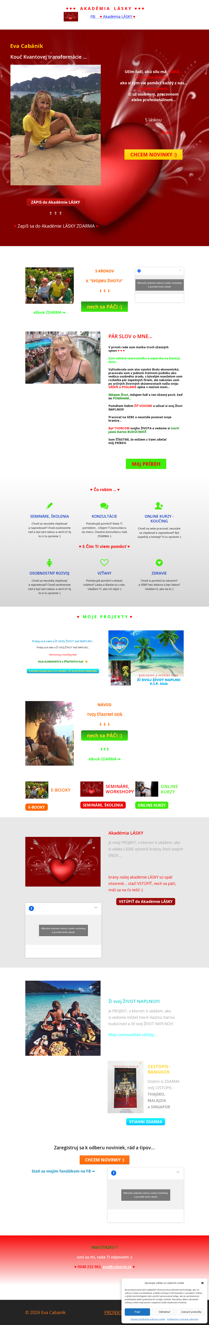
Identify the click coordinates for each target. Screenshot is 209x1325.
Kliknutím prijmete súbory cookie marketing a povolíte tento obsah (159, 285)
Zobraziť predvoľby (191, 1311)
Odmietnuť (164, 1311)
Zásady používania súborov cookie (147, 1319)
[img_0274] (49, 733)
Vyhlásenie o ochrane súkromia (182, 1319)
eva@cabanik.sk (117, 1266)
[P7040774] (49, 285)
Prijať (137, 1311)
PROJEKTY (114, 1312)
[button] (202, 1283)
